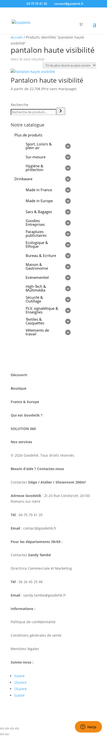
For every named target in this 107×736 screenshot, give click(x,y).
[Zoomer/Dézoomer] (2, 728)
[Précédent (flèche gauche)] (2, 734)
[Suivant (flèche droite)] (7, 734)
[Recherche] (60, 111)
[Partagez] (12, 728)
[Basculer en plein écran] (7, 728)
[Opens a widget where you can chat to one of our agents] (88, 727)
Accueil (17, 37)
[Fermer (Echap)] (17, 728)
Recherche (19, 104)
